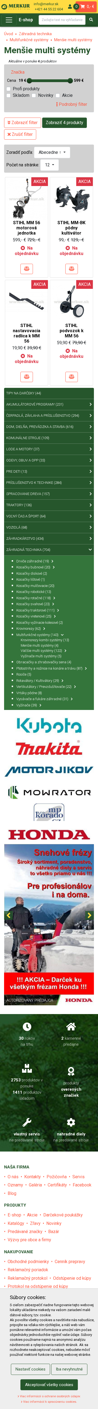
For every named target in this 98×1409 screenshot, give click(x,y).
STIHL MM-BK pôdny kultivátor (71, 228)
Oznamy (15, 1185)
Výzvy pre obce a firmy (29, 1239)
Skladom (21, 95)
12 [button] (48, 164)
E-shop (26, 19)
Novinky (45, 95)
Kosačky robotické (33, 592)
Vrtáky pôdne (29, 693)
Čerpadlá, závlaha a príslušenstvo (42, 415)
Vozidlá (16, 527)
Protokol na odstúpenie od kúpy (38, 1286)
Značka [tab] (17, 72)
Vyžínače (26, 705)
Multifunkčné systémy (29, 40)
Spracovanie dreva (28, 494)
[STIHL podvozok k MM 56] (71, 301)
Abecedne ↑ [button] (50, 152)
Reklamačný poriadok (28, 1269)
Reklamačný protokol (27, 1278)
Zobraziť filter (24, 122)
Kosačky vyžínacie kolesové (39, 622)
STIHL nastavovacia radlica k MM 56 (26, 333)
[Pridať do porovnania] (26, 269)
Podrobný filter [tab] (72, 104)
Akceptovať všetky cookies (49, 1384)
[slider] (29, 80)
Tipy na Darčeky (23, 393)
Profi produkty (26, 88)
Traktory (19, 505)
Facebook (82, 1185)
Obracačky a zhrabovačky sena (43, 662)
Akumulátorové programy (34, 404)
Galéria (35, 1185)
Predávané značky (25, 1231)
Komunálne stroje (27, 438)
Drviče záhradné (32, 561)
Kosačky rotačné (33, 598)
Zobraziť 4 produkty (64, 122)
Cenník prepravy (70, 1261)
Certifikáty (57, 1185)
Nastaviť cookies (30, 1369)
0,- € (85, 6)
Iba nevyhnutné (69, 1369)
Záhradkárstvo (25, 538)
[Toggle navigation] (9, 19)
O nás (13, 1176)
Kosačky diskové (31, 573)
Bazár (53, 1231)
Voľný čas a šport (26, 516)
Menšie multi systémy (73, 40)
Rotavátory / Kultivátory (37, 681)
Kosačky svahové (33, 604)
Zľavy (35, 1223)
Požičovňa (57, 1176)
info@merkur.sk (46, 4)
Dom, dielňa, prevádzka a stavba (40, 427)
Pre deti (16, 471)
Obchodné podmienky (28, 1261)
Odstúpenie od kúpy (72, 1278)
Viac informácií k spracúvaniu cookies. (49, 1402)
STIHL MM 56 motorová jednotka (26, 228)
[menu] (70, 6)
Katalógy (16, 1223)
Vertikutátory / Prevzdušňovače (44, 687)
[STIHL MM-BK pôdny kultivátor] (71, 198)
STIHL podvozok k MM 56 (72, 330)
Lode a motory (22, 449)
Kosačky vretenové (33, 616)
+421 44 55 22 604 (49, 9)
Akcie (67, 95)
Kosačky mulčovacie (35, 586)
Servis (78, 1176)
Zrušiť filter (22, 134)
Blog (12, 1193)
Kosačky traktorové (35, 610)
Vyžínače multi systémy (41, 656)
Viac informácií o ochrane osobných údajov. (50, 1396)
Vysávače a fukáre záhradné (42, 699)
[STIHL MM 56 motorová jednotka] (26, 198)
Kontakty (32, 1176)
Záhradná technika (35, 34)
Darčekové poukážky (63, 1215)
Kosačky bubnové (33, 567)
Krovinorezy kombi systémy (45, 640)
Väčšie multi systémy (41, 651)
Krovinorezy (28, 628)
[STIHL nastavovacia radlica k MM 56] (26, 301)
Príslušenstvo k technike (34, 483)
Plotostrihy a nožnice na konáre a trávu (49, 668)
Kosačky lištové (30, 579)
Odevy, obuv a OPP (25, 460)
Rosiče (23, 674)
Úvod (8, 34)
